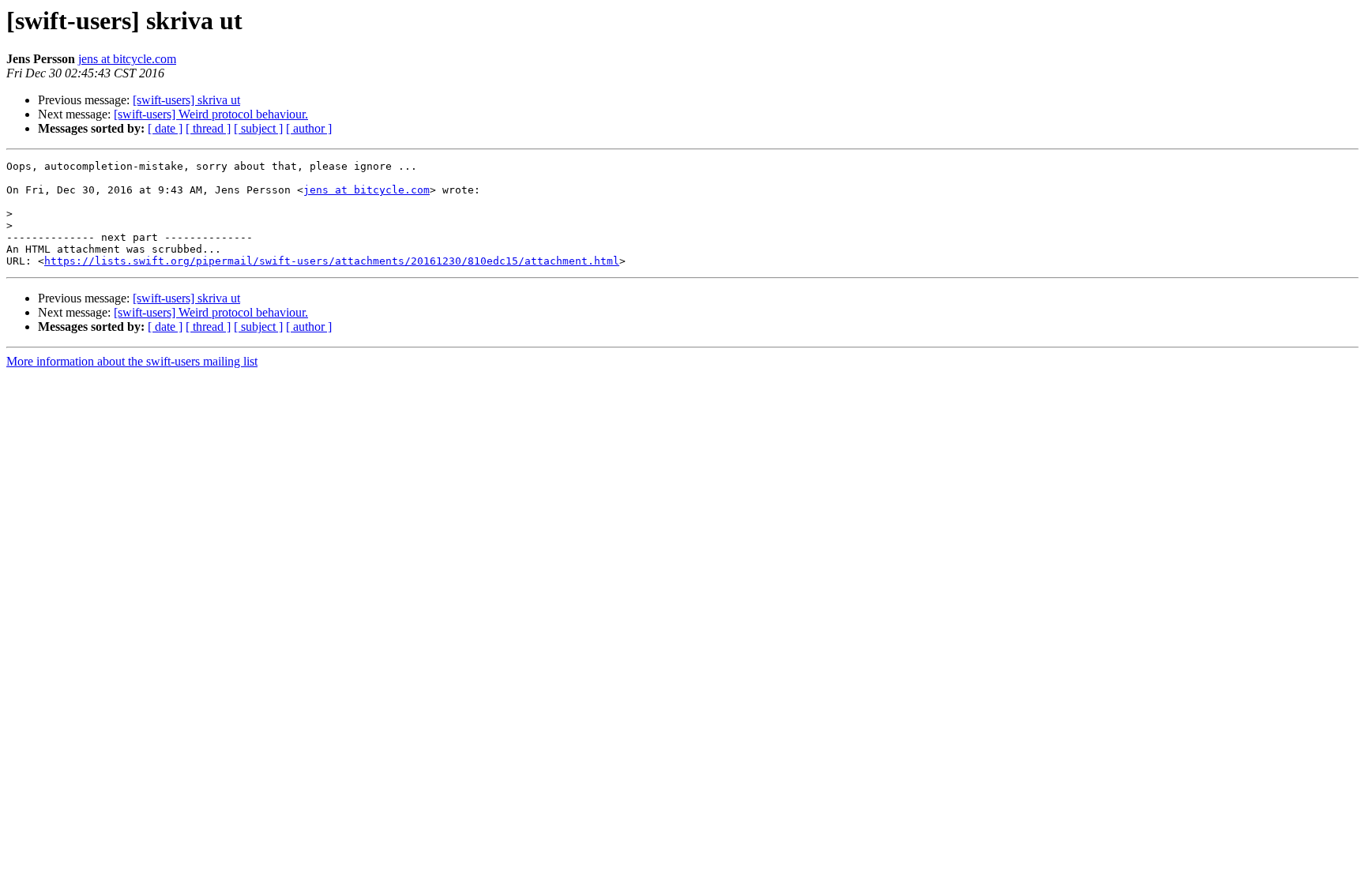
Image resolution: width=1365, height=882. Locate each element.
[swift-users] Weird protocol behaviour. (211, 114)
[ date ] (165, 128)
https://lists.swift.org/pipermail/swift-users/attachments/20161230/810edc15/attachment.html (331, 261)
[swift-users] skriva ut (186, 100)
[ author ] (309, 128)
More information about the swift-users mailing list (132, 361)
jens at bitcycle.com (127, 59)
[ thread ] (208, 128)
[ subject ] (258, 128)
